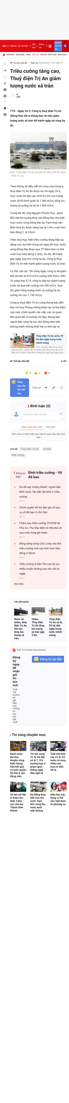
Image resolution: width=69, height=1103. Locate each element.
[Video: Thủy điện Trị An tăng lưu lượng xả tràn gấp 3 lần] (38, 611)
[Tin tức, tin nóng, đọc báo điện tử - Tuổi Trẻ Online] (4, 46)
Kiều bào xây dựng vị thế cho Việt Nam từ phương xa (58, 799)
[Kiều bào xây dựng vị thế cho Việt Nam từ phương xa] (58, 787)
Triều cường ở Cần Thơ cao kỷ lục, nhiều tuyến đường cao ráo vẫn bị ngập (39, 569)
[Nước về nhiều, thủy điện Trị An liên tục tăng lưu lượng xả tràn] (21, 611)
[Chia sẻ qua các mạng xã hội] (61, 387)
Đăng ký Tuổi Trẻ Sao (58, 46)
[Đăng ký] (48, 659)
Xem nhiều (20, 55)
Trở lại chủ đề (20, 63)
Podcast (13, 46)
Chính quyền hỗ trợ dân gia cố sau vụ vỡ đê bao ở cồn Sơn (39, 510)
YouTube (24, 46)
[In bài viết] (5, 114)
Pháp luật (52, 55)
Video (28, 55)
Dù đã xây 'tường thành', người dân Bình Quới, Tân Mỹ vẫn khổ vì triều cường (40, 492)
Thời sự (35, 55)
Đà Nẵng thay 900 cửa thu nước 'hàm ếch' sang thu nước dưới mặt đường (38, 802)
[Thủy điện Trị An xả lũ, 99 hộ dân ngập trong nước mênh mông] (56, 611)
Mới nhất (11, 55)
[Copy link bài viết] (53, 387)
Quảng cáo (41, 46)
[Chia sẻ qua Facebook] (45, 387)
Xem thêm (19, 584)
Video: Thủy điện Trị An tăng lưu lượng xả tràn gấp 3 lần (38, 627)
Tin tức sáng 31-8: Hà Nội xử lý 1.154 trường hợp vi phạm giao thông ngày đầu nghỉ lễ (38, 763)
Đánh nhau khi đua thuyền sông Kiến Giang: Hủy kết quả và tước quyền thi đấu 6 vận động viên (18, 765)
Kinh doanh (63, 55)
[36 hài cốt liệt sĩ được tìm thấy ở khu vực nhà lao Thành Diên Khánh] (18, 787)
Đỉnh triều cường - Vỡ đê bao (45, 475)
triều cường (17, 454)
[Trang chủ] (3, 54)
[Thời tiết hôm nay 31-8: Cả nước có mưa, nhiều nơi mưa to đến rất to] (58, 746)
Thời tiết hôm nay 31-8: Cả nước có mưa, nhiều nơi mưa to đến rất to (58, 761)
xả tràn (47, 448)
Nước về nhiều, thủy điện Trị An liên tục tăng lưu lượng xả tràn (20, 629)
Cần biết (33, 46)
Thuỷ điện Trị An (30, 448)
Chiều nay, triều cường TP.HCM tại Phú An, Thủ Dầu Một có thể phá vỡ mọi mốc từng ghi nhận (40, 528)
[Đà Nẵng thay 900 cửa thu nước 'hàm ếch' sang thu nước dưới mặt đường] (38, 787)
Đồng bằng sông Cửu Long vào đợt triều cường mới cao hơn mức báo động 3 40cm (40, 548)
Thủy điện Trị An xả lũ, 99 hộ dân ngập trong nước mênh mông (49, 339)
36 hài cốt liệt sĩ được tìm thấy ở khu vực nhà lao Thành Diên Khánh (18, 802)
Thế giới (43, 55)
